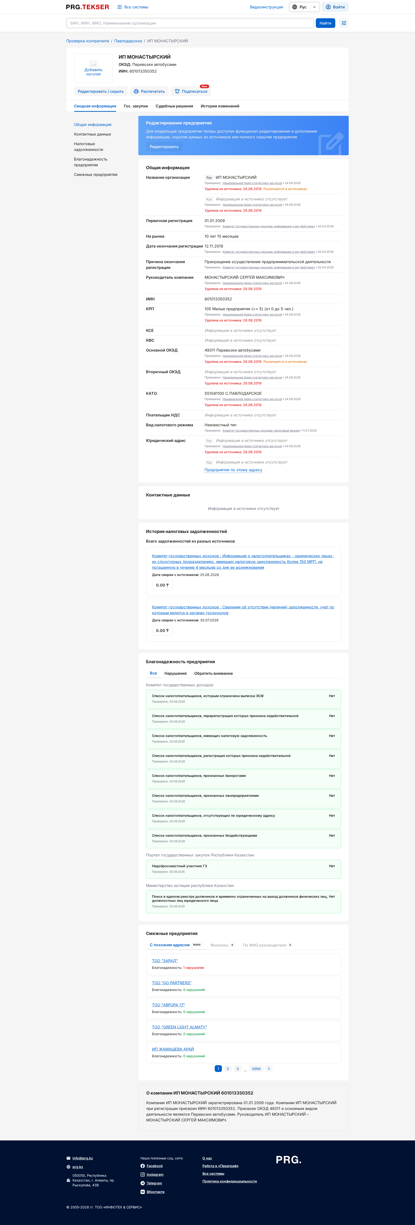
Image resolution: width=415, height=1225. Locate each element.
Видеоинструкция (266, 7)
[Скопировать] (337, 183)
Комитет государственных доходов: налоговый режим (261, 430)
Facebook (155, 1166)
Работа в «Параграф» (220, 1166)
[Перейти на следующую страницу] (269, 1068)
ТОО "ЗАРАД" (165, 960)
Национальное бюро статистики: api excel (252, 183)
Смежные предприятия (95, 174)
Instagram (155, 1174)
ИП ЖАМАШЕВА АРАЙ (173, 1049)
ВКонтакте (156, 1192)
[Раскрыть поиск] (344, 23)
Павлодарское (128, 40)
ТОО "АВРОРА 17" (168, 1004)
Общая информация (92, 124)
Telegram (154, 1183)
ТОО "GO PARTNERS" (171, 982)
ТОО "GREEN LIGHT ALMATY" (179, 1027)
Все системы (213, 1173)
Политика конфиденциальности (229, 1181)
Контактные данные (92, 134)
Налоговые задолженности (88, 146)
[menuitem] (99, 124)
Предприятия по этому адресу (233, 469)
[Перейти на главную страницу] (87, 7)
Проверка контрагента (87, 40)
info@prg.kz (83, 1158)
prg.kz (78, 1167)
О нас (207, 1158)
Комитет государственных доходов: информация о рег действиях (269, 226)
